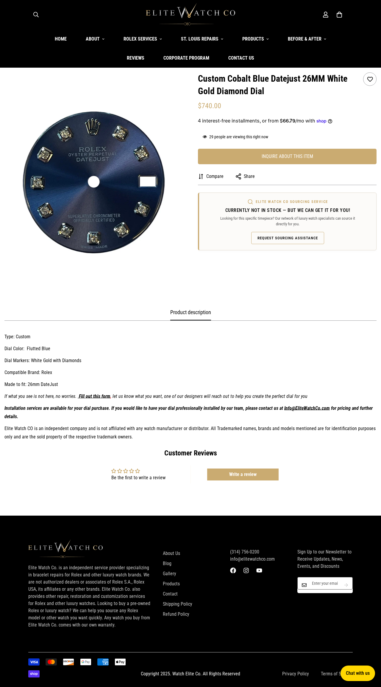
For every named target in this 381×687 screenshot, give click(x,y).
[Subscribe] (346, 585)
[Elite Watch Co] (190, 15)
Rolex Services (140, 39)
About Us (171, 553)
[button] (339, 14)
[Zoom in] (170, 85)
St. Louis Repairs (199, 39)
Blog (167, 563)
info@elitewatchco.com (252, 559)
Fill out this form (94, 396)
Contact (170, 594)
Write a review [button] (243, 474)
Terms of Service (337, 674)
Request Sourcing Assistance (287, 238)
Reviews (135, 58)
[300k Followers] (233, 570)
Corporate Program (186, 58)
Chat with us (358, 673)
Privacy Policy (295, 674)
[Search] (36, 14)
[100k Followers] (246, 570)
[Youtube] (259, 570)
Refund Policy (176, 614)
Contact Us (241, 58)
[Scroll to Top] (369, 654)
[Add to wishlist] (370, 79)
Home (61, 39)
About (93, 39)
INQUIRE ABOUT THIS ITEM (287, 156)
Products (253, 39)
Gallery (169, 573)
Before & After (304, 39)
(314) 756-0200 (244, 552)
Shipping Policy (177, 604)
